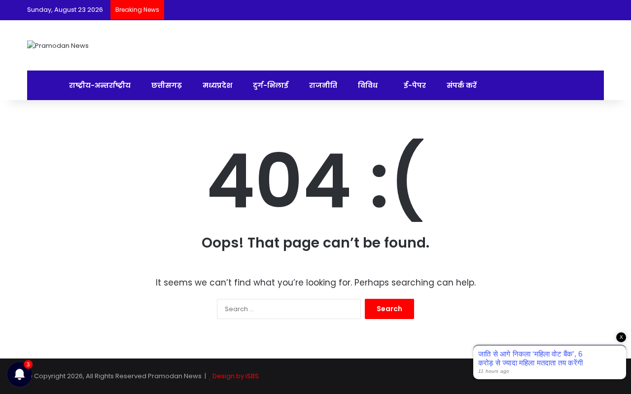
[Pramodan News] (58, 45)
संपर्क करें (461, 85)
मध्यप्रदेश (216, 85)
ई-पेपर (414, 85)
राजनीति (322, 85)
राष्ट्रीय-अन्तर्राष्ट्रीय (99, 85)
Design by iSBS (235, 376)
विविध (367, 85)
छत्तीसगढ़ (166, 85)
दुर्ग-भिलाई (269, 85)
